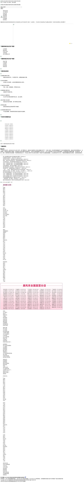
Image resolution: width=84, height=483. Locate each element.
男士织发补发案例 (7, 345)
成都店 (4, 232)
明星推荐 (5, 15)
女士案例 (5, 346)
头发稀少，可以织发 (35, 22)
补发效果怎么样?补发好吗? (21, 22)
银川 (4, 238)
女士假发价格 (6, 368)
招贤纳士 (5, 474)
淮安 (4, 207)
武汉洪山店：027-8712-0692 (8, 295)
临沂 (4, 227)
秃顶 (4, 365)
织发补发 (5, 13)
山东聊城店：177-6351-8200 (8, 301)
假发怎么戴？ (6, 372)
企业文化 (5, 318)
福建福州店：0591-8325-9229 (20, 304)
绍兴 (4, 222)
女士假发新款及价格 (7, 353)
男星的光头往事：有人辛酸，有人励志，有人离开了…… (15, 170)
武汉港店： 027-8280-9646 (57, 293)
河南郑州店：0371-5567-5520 (8, 305)
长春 (4, 258)
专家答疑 (5, 52)
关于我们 (5, 312)
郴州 (4, 188)
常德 (4, 187)
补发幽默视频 (6, 473)
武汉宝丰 (5, 211)
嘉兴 (4, 223)
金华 (4, 224)
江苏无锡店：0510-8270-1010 (8, 302)
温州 (4, 219)
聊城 (4, 277)
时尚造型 (5, 65)
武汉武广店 (5, 210)
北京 (4, 243)
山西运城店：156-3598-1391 (20, 298)
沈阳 (4, 254)
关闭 (2, 17)
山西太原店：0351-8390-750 (45, 296)
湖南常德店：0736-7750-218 (8, 308)
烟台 (4, 273)
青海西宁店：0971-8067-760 (45, 307)
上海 (4, 281)
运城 (4, 247)
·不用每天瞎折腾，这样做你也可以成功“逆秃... (10, 150)
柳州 (4, 191)
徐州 (4, 204)
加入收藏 (9, 2)
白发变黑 (5, 62)
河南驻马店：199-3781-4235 (20, 305)
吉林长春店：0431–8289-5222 (57, 305)
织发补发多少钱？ (7, 341)
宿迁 (4, 205)
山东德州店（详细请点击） (9, 131)
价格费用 (5, 322)
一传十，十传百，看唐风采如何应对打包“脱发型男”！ (14, 169)
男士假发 (5, 354)
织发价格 (5, 340)
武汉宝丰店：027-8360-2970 (32, 295)
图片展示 (5, 350)
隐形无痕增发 (6, 363)
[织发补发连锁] (44, 34)
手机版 (4, 2)
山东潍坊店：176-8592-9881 (32, 299)
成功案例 (5, 14)
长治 (4, 246)
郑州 (4, 251)
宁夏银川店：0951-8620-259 (45, 302)
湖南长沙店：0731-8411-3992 (57, 307)
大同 (4, 250)
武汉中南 (5, 215)
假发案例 (5, 348)
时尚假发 (5, 349)
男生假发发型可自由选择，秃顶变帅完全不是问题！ (14, 167)
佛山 (4, 196)
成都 (4, 417)
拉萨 (4, 233)
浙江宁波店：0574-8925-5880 (57, 290)
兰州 (4, 242)
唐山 (4, 270)
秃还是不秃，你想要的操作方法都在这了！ (12, 168)
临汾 (4, 249)
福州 (4, 263)
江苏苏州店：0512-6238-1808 (45, 301)
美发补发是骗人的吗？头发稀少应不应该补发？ (13, 176)
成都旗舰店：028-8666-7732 (8, 293)
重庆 (4, 229)
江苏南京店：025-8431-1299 (32, 301)
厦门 (4, 267)
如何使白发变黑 (6, 357)
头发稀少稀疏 (6, 332)
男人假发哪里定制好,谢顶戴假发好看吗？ (12, 156)
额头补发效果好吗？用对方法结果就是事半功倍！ (14, 179)
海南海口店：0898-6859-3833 (32, 305)
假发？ (29, 22)
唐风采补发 (5, 463)
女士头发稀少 (6, 334)
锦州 (4, 256)
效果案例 (5, 344)
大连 (4, 255)
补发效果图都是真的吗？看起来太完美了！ (12, 177)
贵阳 (4, 236)
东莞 (4, 195)
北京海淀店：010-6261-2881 (20, 290)
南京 (4, 199)
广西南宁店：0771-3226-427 (8, 296)
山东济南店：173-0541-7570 (8, 299)
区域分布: (5, 376)
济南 (4, 272)
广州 (4, 194)
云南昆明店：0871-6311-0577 (32, 296)
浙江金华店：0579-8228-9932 (57, 292)
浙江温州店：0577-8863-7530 (8, 292)
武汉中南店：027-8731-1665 (20, 295)
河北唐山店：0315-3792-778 (45, 308)
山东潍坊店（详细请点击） (9, 137)
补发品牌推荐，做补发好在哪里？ (10, 165)
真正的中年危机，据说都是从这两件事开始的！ (13, 159)
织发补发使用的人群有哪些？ (59, 22)
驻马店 (4, 253)
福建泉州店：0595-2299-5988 (32, 304)
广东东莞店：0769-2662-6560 (32, 289)
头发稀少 (5, 63)
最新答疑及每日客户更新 (9, 143)
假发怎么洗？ (6, 371)
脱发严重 (5, 61)
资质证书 (5, 17)
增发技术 (5, 359)
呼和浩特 (5, 261)
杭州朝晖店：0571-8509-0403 (45, 290)
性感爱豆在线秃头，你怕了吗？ (10, 157)
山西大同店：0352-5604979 (57, 296)
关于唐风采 (5, 12)
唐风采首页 (5, 10)
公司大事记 (5, 467)
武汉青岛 (5, 213)
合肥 (4, 226)
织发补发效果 (6, 355)
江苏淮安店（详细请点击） (9, 125)
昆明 (4, 234)
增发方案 (5, 327)
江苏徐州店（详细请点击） (9, 134)
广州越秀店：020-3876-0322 (20, 289)
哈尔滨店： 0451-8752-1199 (45, 305)
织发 (6, 478)
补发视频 (5, 18)
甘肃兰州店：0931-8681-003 (45, 298)
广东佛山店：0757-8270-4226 (45, 289)
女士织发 (5, 330)
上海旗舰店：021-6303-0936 (32, 290)
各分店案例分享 (6, 54)
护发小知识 (5, 51)
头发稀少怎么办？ (7, 369)
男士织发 (5, 328)
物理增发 (5, 362)
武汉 (4, 400)
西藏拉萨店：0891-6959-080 (57, 298)
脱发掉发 (5, 364)
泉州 (4, 264)
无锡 (4, 203)
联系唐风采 (5, 324)
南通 (4, 201)
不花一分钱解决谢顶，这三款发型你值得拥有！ (13, 173)
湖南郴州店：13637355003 (20, 308)
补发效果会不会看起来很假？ (46, 22)
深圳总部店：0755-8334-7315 (8, 289)
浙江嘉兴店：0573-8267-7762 (45, 292)
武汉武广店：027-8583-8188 (45, 293)
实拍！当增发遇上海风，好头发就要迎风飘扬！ (13, 163)
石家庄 (4, 269)
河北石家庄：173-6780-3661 (32, 308)
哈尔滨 (4, 259)
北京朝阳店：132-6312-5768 (8, 290)
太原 (4, 245)
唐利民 (4, 373)
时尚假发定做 (6, 331)
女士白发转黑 (6, 336)
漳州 (4, 265)
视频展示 (5, 352)
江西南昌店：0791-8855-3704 (57, 302)
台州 (4, 220)
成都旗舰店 (5, 231)
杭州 (4, 217)
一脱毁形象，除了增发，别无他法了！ (11, 178)
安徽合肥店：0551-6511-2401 (45, 295)
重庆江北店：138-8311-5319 (32, 293)
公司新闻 (5, 48)
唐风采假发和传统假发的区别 (9, 22)
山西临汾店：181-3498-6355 (32, 298)
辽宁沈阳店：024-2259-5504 (8, 307)
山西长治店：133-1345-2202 (8, 298)
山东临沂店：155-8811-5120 (45, 299)
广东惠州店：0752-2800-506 (57, 289)
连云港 (4, 209)
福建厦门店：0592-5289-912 (57, 304)
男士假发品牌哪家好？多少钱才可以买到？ (12, 172)
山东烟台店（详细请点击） (9, 138)
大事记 (4, 316)
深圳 (4, 192)
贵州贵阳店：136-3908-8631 (57, 295)
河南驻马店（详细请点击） (9, 128)
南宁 (4, 190)
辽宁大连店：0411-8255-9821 (20, 307)
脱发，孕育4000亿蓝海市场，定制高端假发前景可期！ (15, 160)
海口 (4, 280)
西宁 (4, 241)
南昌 (4, 413)
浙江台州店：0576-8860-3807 (20, 292)
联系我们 (5, 19)
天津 (4, 268)
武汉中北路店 (6, 214)
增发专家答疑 (6, 472)
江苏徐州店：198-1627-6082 (20, 302)
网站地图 (14, 2)
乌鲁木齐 (5, 240)
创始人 (4, 313)
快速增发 (5, 360)
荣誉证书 (5, 314)
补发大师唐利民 (6, 464)
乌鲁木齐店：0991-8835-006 (20, 301)
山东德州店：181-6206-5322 (57, 299)
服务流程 (5, 321)
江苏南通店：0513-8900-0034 (57, 301)
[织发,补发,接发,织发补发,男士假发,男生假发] (10, 1)
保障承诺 (5, 320)
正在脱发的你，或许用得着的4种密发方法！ (12, 161)
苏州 (4, 200)
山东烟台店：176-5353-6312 (20, 299)
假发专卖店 (5, 367)
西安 (4, 237)
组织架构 (5, 317)
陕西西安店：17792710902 (20, 293)
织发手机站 (5, 325)
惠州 (4, 197)
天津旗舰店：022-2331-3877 (8, 304)
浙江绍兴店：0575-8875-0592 (32, 292)
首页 (1, 2)
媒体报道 (5, 50)
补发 (18, 481)
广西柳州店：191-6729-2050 (20, 296)
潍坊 (4, 274)
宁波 (4, 218)
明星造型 (5, 66)
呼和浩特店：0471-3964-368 (32, 302)
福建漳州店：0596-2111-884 (45, 304)
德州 (4, 276)
